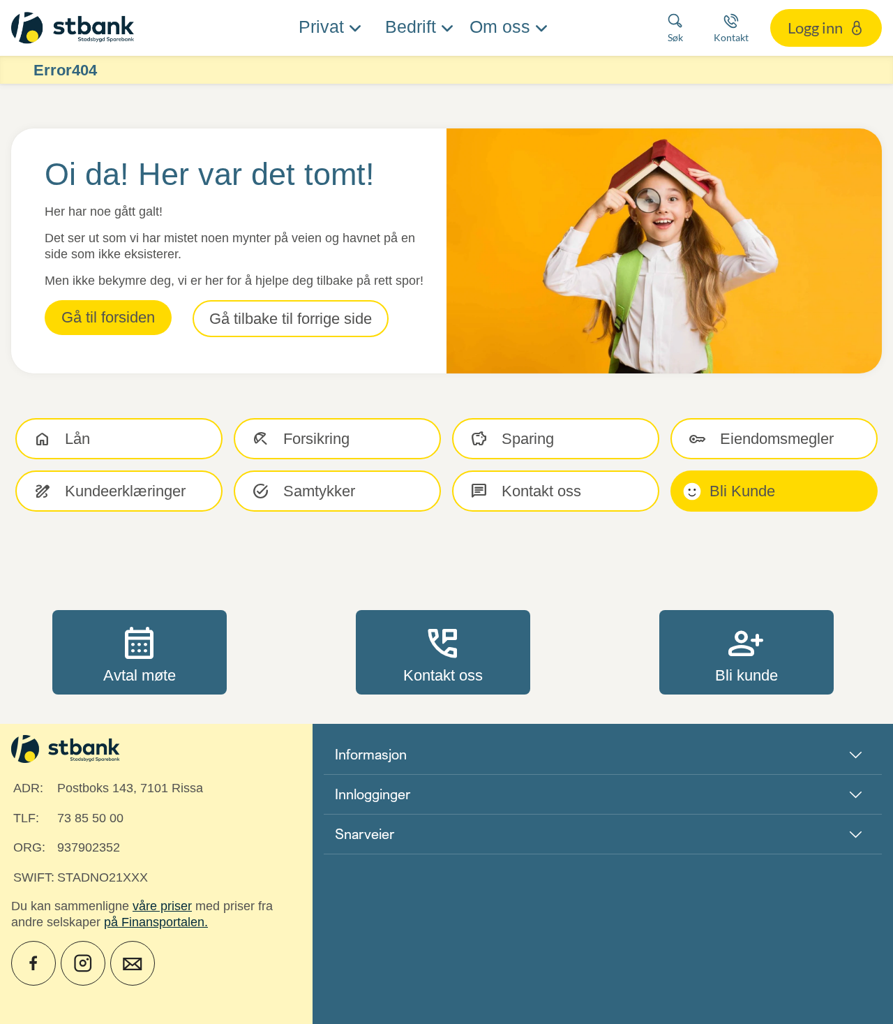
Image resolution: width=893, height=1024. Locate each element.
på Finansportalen (154, 922)
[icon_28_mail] (132, 963)
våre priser (162, 906)
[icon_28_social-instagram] (83, 963)
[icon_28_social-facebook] (33, 963)
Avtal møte (139, 652)
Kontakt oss (443, 652)
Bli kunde (746, 652)
